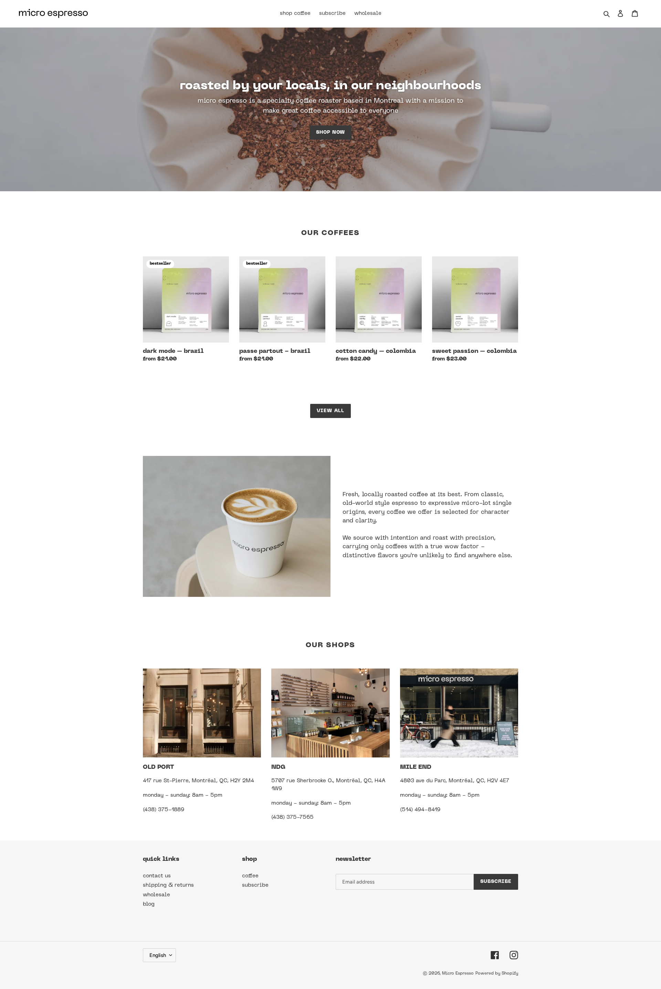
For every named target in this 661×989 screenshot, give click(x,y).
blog (149, 904)
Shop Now (330, 132)
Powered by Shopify (496, 973)
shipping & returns (168, 885)
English (157, 955)
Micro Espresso (458, 973)
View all (330, 411)
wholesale (156, 895)
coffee (250, 876)
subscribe (255, 885)
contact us (157, 876)
